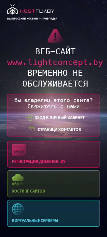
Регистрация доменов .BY (53, 154)
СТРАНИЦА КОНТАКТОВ (59, 129)
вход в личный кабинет (59, 117)
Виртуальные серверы (53, 213)
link (32, 13)
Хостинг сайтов (53, 183)
